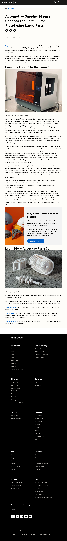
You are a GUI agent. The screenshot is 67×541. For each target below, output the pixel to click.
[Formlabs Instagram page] (21, 516)
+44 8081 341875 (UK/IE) (42, 485)
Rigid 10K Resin (10, 313)
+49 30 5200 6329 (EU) (42, 482)
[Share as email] (14, 30)
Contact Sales (39, 491)
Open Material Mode (17, 403)
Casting (13, 400)
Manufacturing (39, 418)
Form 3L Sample (10, 321)
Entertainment (39, 436)
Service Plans (15, 415)
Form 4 (13, 349)
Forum (13, 469)
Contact (37, 469)
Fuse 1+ (13, 366)
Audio (36, 442)
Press (36, 461)
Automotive (38, 421)
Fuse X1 (13, 363)
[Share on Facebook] (6, 30)
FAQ (50, 534)
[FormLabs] (7, 2)
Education (38, 433)
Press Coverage (39, 466)
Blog (12, 458)
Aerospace (38, 424)
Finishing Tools (39, 357)
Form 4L (13, 354)
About (37, 455)
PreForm (37, 382)
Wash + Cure (39, 349)
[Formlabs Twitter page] (17, 516)
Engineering (14, 391)
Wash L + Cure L (40, 352)
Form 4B (13, 352)
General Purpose (16, 388)
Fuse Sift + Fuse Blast (41, 354)
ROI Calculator (15, 466)
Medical (13, 397)
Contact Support (16, 485)
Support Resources (17, 482)
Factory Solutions (16, 418)
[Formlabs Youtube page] (26, 516)
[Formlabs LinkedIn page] (30, 516)
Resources (14, 461)
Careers (37, 458)
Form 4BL (14, 357)
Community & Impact (41, 464)
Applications (15, 455)
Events (13, 464)
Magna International (11, 46)
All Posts (11, 9)
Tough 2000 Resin (11, 307)
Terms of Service (24, 534)
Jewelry (37, 439)
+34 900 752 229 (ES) (41, 488)
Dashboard (38, 385)
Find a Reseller (39, 494)
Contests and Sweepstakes (39, 534)
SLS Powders (15, 385)
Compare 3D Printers (17, 369)
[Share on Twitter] (10, 30)
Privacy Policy (14, 534)
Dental (13, 394)
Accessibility (15, 488)
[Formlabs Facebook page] (13, 516)
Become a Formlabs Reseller (43, 497)
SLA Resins (14, 382)
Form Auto (14, 360)
